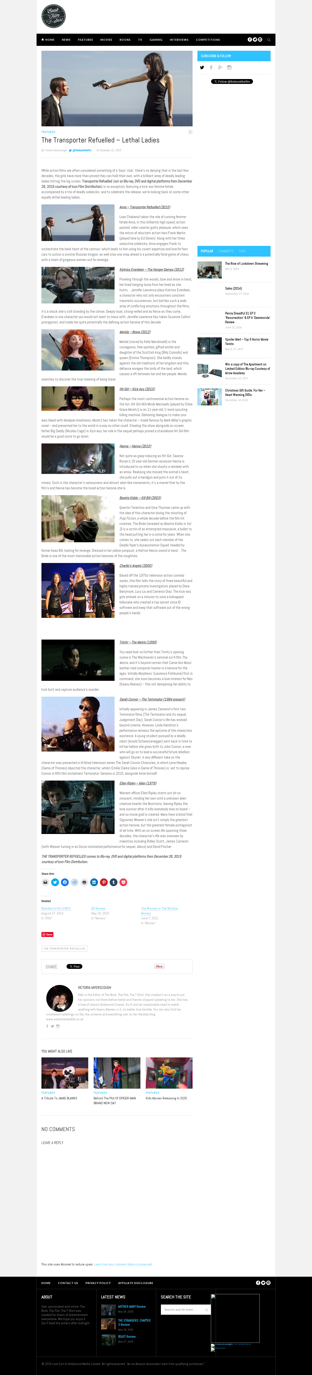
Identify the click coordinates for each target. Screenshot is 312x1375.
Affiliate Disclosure (135, 1283)
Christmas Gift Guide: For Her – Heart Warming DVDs (245, 392)
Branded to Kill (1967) (56, 908)
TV (140, 39)
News (66, 39)
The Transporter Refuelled (64, 948)
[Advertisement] (234, 165)
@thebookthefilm (81, 150)
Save (49, 934)
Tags (242, 251)
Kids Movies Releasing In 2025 (166, 1098)
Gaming (156, 39)
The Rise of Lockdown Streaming (246, 263)
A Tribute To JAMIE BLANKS (59, 1098)
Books (125, 39)
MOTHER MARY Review (132, 1307)
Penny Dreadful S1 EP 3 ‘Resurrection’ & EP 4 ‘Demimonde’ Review (247, 317)
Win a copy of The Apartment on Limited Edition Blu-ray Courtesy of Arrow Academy (247, 368)
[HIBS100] (218, 1347)
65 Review (98, 908)
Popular (207, 251)
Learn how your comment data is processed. (123, 1264)
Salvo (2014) (233, 288)
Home (50, 39)
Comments (226, 251)
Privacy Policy (98, 1283)
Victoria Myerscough (56, 150)
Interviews (179, 39)
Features (85, 39)
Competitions (208, 39)
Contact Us (68, 1283)
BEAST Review (127, 1337)
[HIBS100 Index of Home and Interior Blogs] (231, 1344)
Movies (106, 39)
